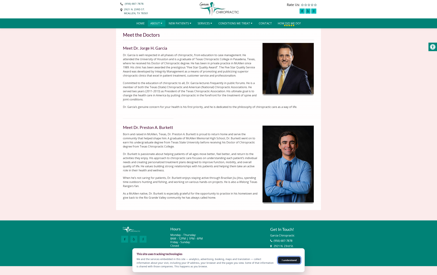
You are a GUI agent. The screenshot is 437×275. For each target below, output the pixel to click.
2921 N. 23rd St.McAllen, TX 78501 (136, 11)
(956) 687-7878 (134, 3)
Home (140, 23)
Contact (265, 23)
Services (204, 23)
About (155, 23)
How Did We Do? (289, 23)
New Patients (179, 23)
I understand (289, 260)
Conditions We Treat (234, 23)
